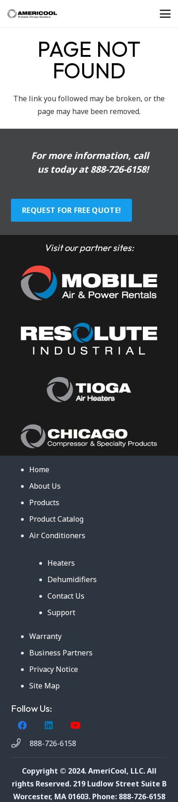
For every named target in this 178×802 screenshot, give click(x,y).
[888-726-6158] (20, 743)
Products (44, 502)
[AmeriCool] (32, 13)
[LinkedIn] (48, 725)
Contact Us (65, 596)
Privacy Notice (53, 669)
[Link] (89, 282)
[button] (165, 13)
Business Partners (61, 653)
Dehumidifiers (72, 579)
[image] (89, 338)
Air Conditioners (57, 535)
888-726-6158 (118, 169)
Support (61, 612)
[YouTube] (75, 725)
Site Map (44, 686)
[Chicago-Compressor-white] (89, 436)
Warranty (45, 636)
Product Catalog (56, 519)
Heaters (61, 563)
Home (39, 469)
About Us (45, 486)
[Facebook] (22, 725)
